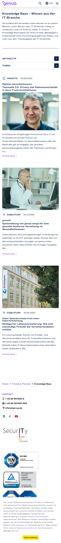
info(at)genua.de (13, 407)
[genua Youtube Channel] (16, 417)
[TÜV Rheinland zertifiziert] (31, 479)
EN (50, 3)
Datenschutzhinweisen (38, 516)
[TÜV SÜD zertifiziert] (31, 460)
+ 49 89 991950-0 (14, 398)
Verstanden (30, 537)
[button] (30, 58)
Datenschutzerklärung (27, 527)
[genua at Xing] (9, 417)
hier (16, 530)
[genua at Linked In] (5, 417)
